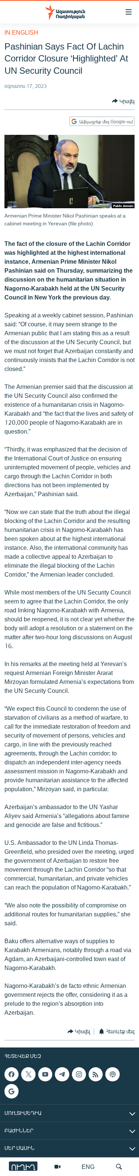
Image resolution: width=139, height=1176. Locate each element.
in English (21, 32)
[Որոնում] (119, 1166)
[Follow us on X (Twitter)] (28, 1074)
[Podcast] (112, 1074)
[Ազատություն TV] (57, 1166)
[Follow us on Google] (11, 1091)
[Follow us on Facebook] (11, 1074)
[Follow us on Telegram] (62, 1074)
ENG (88, 1166)
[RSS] (96, 1074)
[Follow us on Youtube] (45, 1074)
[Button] (123, 100)
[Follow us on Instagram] (79, 1074)
